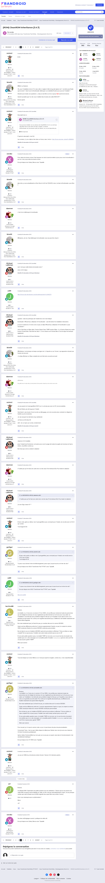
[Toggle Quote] (20, 495)
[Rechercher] (102, 12)
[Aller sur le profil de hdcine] (93, 54)
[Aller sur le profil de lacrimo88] (9, 612)
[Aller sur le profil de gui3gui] (9, 553)
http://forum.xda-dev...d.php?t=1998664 (63, 139)
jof (9, 784)
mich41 (9, 53)
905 (10, 223)
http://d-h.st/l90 (22, 595)
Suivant (37, 47)
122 (10, 798)
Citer (22, 75)
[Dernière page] (42, 47)
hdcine (98, 53)
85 (10, 279)
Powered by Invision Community (52, 880)
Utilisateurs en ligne (20, 16)
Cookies (68, 878)
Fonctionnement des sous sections (89, 36)
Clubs (29, 16)
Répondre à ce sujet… (18, 855)
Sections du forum (34, 12)
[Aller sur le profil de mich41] (9, 59)
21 (10, 620)
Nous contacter (61, 878)
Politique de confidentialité (48, 878)
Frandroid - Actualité (8, 12)
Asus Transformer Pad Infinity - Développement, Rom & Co (36, 34)
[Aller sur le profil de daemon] (9, 214)
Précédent (8, 47)
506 (10, 96)
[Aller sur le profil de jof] (9, 789)
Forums (3, 16)
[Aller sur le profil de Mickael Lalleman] (9, 271)
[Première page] (3, 47)
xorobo (12, 32)
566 (10, 168)
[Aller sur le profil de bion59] (9, 88)
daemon (9, 208)
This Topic (95, 12)
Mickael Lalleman (9, 264)
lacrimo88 (9, 606)
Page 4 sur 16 (48, 47)
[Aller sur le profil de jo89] (9, 296)
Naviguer (44, 12)
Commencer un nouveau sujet (47, 40)
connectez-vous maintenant (57, 848)
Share (59, 33)
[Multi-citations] (19, 76)
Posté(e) (24, 53)
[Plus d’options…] (73, 53)
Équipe (10, 16)
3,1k (10, 561)
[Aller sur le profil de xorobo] (4, 33)
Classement (60, 12)
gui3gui (9, 547)
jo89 (9, 291)
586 (10, 67)
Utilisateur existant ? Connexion (84, 5)
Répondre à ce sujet (67, 40)
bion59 (9, 82)
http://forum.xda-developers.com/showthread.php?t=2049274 (34, 294)
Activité (52, 12)
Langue (36, 878)
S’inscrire (99, 5)
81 (10, 305)
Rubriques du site (21, 12)
